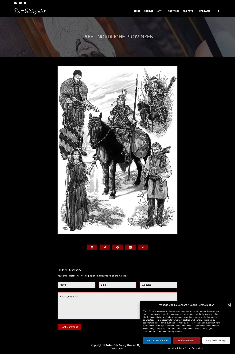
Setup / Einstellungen (216, 340)
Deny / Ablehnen (186, 340)
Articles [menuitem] (148, 11)
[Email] (15, 3)
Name (63, 284)
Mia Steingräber (30, 11)
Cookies (172, 348)
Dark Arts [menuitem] (205, 11)
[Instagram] (20, 3)
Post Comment (69, 326)
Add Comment (69, 296)
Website (146, 284)
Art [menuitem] (159, 11)
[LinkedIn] (130, 247)
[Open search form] (219, 11)
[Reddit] (143, 247)
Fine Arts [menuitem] (188, 11)
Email (104, 284)
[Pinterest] (117, 247)
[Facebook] (25, 3)
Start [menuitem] (137, 11)
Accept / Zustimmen (157, 340)
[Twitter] (105, 247)
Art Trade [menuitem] (173, 11)
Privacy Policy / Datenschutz (190, 348)
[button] (228, 305)
